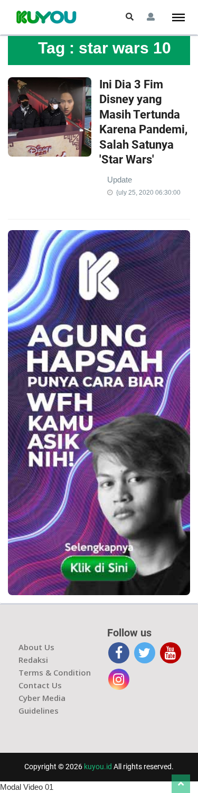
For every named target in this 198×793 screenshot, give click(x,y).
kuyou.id (98, 766)
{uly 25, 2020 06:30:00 (148, 192)
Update (119, 179)
